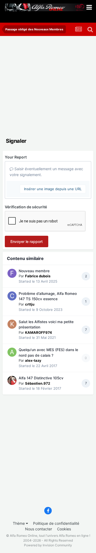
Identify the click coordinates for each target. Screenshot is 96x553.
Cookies (64, 529)
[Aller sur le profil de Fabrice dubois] (12, 273)
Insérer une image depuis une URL (53, 189)
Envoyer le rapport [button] (26, 241)
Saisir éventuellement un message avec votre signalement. (46, 171)
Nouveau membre (34, 271)
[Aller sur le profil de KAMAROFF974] (12, 324)
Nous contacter (38, 529)
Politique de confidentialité (56, 523)
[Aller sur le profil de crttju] (12, 295)
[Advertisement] (48, 87)
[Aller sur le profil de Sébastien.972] (12, 380)
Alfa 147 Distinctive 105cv (41, 378)
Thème (19, 523)
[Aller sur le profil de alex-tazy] (12, 352)
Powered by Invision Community (48, 545)
